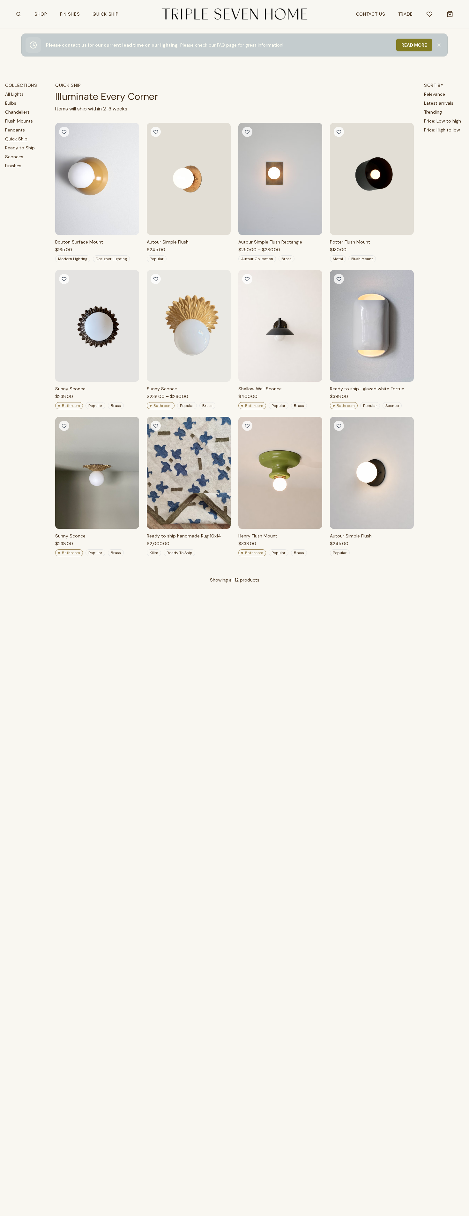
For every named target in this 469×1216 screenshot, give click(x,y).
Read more (414, 45)
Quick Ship (105, 14)
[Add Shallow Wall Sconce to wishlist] (247, 279)
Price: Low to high (442, 121)
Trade (405, 14)
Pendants (15, 130)
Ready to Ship (20, 148)
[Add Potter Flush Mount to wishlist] (339, 132)
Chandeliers (17, 112)
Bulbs (10, 103)
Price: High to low (442, 130)
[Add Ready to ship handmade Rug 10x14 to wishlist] (156, 426)
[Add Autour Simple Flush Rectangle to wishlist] (247, 132)
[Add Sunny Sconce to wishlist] (64, 279)
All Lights (14, 94)
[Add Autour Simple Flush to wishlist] (156, 132)
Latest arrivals (438, 103)
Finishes (70, 14)
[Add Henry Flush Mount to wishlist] (247, 426)
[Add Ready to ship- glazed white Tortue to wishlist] (339, 279)
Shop (42, 15)
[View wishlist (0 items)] (429, 14)
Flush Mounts (19, 121)
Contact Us (370, 14)
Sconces (14, 157)
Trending (433, 112)
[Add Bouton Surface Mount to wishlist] (64, 132)
